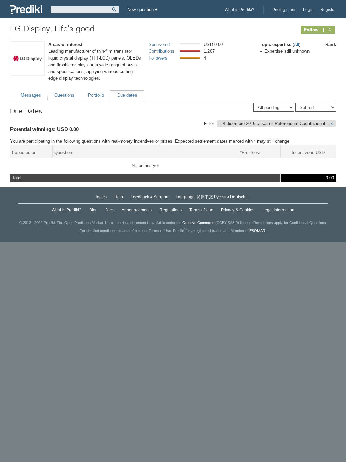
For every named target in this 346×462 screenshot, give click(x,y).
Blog (93, 210)
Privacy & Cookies (237, 210)
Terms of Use (201, 210)
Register (328, 9)
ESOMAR (257, 231)
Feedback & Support (149, 196)
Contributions (161, 51)
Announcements (137, 210)
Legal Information (278, 210)
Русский (221, 196)
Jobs (109, 210)
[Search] (114, 9)
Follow (311, 29)
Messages (31, 95)
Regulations (170, 210)
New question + (142, 9)
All (296, 44)
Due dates (127, 95)
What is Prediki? (239, 9)
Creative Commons (198, 223)
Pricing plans (284, 9)
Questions (64, 95)
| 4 (327, 29)
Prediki (26, 9)
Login (308, 9)
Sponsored (159, 44)
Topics (101, 196)
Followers (158, 58)
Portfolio (96, 95)
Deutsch (237, 196)
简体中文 (205, 196)
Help (118, 196)
